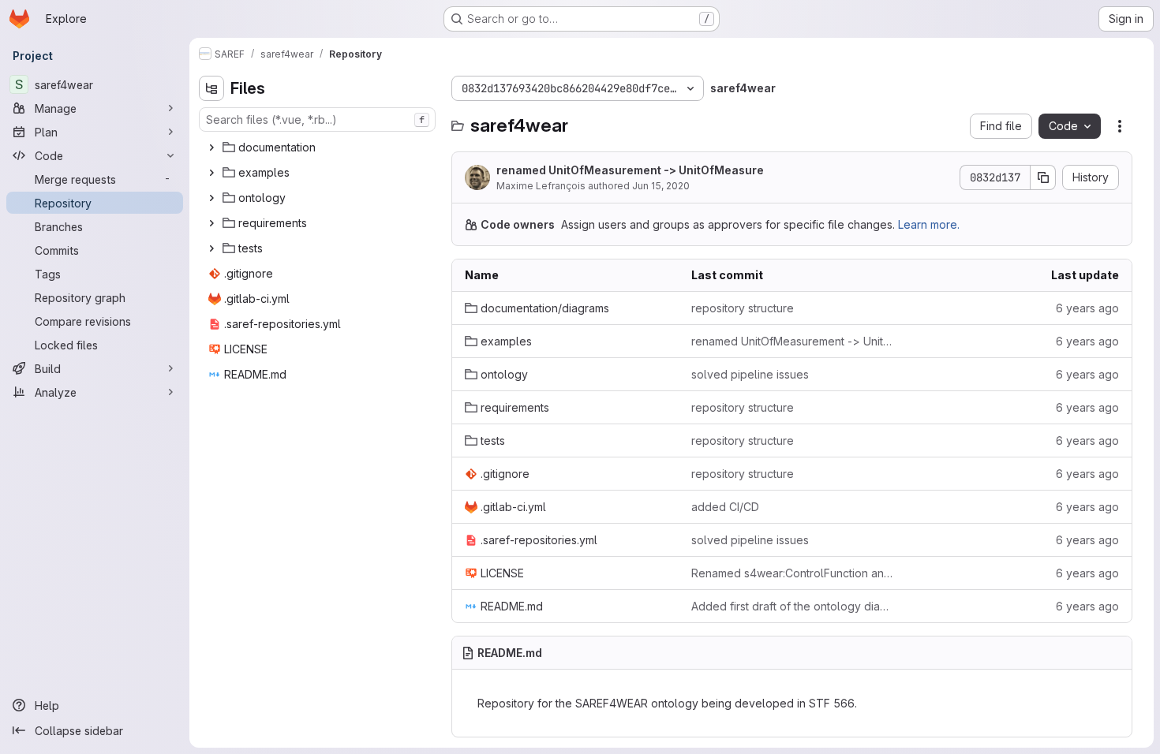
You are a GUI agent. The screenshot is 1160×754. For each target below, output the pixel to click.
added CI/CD (725, 506)
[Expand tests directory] (211, 248)
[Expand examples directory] (211, 172)
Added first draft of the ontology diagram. (791, 606)
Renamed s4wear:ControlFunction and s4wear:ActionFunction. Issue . (791, 573)
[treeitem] (319, 147)
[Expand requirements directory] (211, 223)
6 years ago (1087, 308)
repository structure (742, 308)
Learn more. (929, 224)
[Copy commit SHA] (1043, 177)
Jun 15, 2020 (661, 186)
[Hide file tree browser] (211, 88)
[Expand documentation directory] (211, 147)
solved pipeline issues (750, 374)
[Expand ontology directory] (211, 197)
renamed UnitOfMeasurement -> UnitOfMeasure (630, 170)
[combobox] (317, 119)
